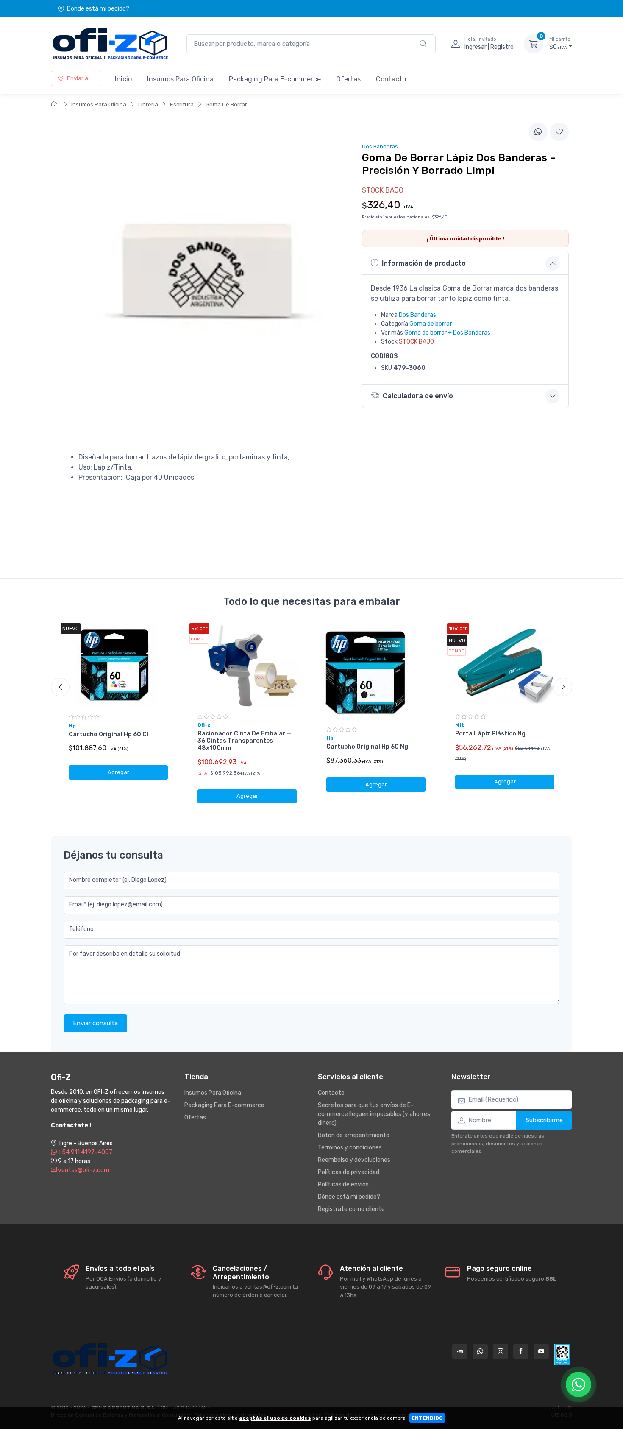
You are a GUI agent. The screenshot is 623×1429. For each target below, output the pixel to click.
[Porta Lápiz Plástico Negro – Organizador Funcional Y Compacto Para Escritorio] (505, 665)
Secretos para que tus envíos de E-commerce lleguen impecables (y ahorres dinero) (374, 1114)
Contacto (391, 79)
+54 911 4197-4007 (84, 1152)
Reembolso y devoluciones (354, 1159)
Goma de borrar (430, 323)
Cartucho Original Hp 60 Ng (367, 746)
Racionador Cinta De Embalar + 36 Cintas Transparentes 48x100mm (244, 741)
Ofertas (348, 79)
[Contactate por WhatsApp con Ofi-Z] (480, 1351)
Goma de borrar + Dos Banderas (447, 332)
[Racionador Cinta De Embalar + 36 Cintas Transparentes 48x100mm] (247, 665)
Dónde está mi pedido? (349, 1196)
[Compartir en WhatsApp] (538, 132)
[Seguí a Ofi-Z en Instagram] (500, 1351)
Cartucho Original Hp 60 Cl (108, 734)
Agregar (118, 772)
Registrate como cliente (351, 1209)
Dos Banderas (417, 315)
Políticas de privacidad (348, 1172)
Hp (72, 726)
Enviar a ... (80, 78)
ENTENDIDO (427, 1418)
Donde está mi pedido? (98, 8)
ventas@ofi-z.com (83, 1170)
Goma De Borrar (226, 104)
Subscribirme (544, 1120)
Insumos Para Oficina (180, 79)
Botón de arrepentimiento (353, 1135)
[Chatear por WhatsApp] (578, 1384)
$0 (559, 43)
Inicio (123, 79)
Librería (148, 104)
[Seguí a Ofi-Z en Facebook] (520, 1351)
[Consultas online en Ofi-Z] (459, 1351)
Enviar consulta (95, 1023)
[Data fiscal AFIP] (562, 1354)
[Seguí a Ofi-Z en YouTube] (541, 1351)
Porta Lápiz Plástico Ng (490, 733)
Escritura (182, 104)
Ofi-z (204, 725)
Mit (459, 725)
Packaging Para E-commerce (275, 79)
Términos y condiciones (350, 1147)
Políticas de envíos (343, 1184)
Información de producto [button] (424, 263)
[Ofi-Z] (110, 43)
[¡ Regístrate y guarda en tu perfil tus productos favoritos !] (559, 132)
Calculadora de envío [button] (418, 396)
